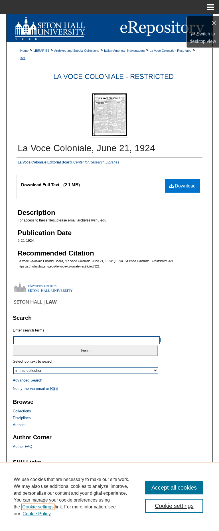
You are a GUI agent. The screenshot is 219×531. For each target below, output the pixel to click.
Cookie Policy (37, 513)
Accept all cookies (174, 487)
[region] (109, 496)
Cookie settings (38, 506)
